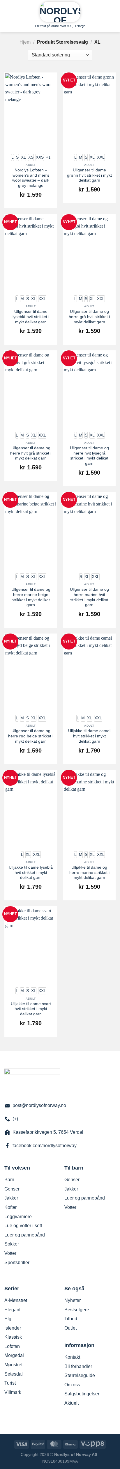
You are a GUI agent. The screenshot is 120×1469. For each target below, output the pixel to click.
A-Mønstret (15, 1300)
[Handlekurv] (113, 10)
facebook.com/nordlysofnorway (45, 1145)
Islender (12, 1328)
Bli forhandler (78, 1366)
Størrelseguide (79, 1375)
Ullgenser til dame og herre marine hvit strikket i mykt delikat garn (89, 597)
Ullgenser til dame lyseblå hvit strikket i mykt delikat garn (31, 316)
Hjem (25, 42)
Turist (10, 1383)
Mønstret (13, 1364)
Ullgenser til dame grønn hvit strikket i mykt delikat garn (89, 175)
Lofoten (12, 1346)
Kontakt (72, 1357)
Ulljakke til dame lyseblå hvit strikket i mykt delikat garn (31, 872)
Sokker (11, 1243)
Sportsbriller (16, 1262)
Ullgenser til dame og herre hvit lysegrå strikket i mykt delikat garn (89, 456)
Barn (9, 1179)
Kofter (10, 1207)
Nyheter (72, 1300)
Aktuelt (71, 1403)
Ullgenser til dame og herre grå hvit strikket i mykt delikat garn (89, 316)
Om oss (72, 1384)
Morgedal (14, 1355)
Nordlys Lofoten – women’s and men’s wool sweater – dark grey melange (30, 178)
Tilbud (70, 1318)
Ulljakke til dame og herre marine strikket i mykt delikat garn (89, 872)
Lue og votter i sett (23, 1225)
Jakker (11, 1197)
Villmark (12, 1392)
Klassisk (13, 1337)
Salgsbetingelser (81, 1393)
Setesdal (13, 1374)
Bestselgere (76, 1309)
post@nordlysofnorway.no (39, 1105)
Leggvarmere (18, 1216)
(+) (15, 1118)
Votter (10, 1253)
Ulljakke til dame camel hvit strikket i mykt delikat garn (89, 736)
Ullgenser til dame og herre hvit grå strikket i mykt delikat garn (30, 453)
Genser (12, 1188)
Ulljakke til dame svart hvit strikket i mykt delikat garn (31, 1009)
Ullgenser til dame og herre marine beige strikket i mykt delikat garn (30, 597)
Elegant (12, 1309)
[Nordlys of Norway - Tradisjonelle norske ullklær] (60, 12)
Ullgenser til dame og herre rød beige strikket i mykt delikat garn (30, 736)
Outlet (70, 1328)
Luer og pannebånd (24, 1234)
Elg (7, 1318)
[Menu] (7, 10)
